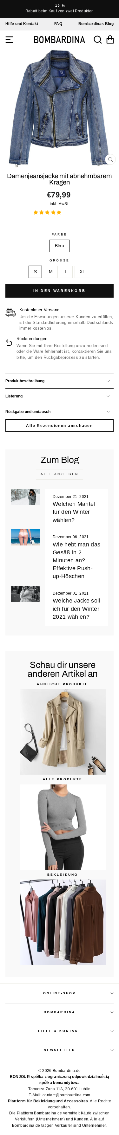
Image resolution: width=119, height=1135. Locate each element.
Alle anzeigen (59, 474)
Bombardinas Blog (96, 24)
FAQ (58, 24)
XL (82, 271)
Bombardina (59, 1012)
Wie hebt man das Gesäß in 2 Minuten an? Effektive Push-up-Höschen (76, 560)
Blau (59, 245)
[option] (59, 9)
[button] (48, 212)
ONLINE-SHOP (59, 993)
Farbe (59, 234)
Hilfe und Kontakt (21, 24)
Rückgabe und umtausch (27, 412)
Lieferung (14, 396)
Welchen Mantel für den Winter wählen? (74, 512)
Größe (59, 260)
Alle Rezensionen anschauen (59, 426)
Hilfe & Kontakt (59, 1031)
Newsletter (60, 1050)
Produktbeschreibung (24, 381)
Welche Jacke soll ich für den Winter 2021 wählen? (76, 608)
